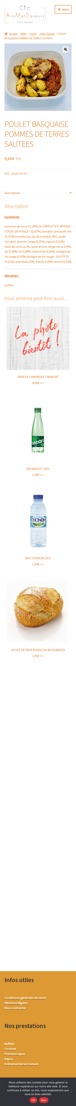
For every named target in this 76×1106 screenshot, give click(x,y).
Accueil (13, 34)
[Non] (71, 1092)
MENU (23, 34)
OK (33, 1100)
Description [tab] (12, 193)
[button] (66, 49)
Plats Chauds (47, 34)
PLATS (33, 34)
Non (43, 1100)
